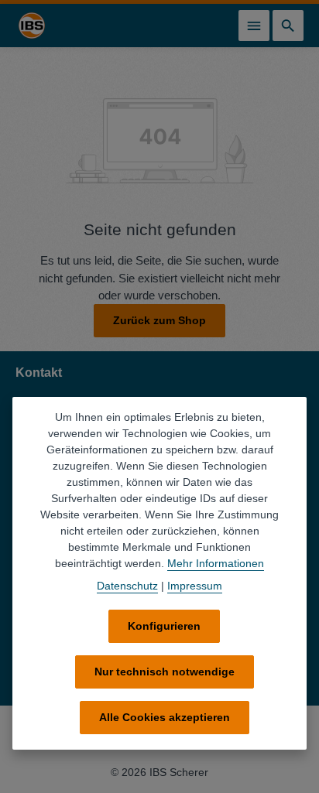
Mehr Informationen (215, 563)
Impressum (194, 585)
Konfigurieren (164, 626)
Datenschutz (127, 585)
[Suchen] (288, 25)
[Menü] (253, 25)
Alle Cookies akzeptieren (164, 717)
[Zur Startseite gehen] (31, 25)
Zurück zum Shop (159, 320)
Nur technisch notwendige (164, 671)
